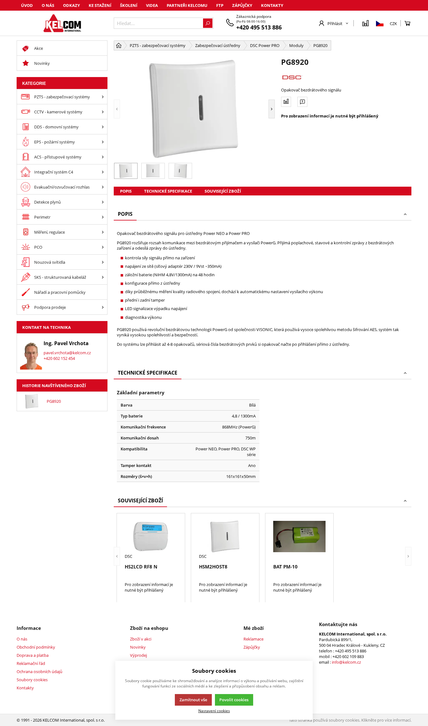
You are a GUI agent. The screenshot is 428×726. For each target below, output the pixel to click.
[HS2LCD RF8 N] (151, 537)
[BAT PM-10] (299, 537)
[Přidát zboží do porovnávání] (286, 102)
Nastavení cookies (214, 710)
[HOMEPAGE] (118, 45)
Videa (152, 5)
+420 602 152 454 (59, 358)
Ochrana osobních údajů (39, 671)
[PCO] (102, 247)
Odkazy (71, 5)
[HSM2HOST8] (225, 537)
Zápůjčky (242, 5)
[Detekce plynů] (102, 202)
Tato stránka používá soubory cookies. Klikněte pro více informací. (350, 720)
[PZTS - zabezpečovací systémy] (102, 96)
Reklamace (253, 639)
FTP (219, 5)
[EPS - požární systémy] (102, 141)
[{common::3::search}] (207, 23)
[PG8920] (194, 109)
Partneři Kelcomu (187, 5)
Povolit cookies (233, 700)
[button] (117, 109)
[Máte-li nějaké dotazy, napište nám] (302, 102)
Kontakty (272, 5)
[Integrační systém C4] (102, 171)
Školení (128, 5)
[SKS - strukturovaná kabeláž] (102, 277)
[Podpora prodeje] (102, 307)
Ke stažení (100, 5)
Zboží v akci (140, 639)
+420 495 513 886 (259, 27)
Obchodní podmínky (36, 647)
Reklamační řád (31, 663)
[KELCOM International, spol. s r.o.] (62, 23)
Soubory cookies (32, 679)
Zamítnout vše (193, 700)
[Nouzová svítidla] (102, 262)
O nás (48, 5)
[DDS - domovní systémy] (102, 126)
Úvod (27, 5)
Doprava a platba (33, 655)
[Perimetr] (102, 217)
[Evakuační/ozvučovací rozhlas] (102, 186)
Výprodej (138, 655)
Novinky (138, 647)
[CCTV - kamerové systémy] (102, 111)
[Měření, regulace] (102, 232)
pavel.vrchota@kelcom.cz (67, 352)
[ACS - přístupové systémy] (102, 156)
